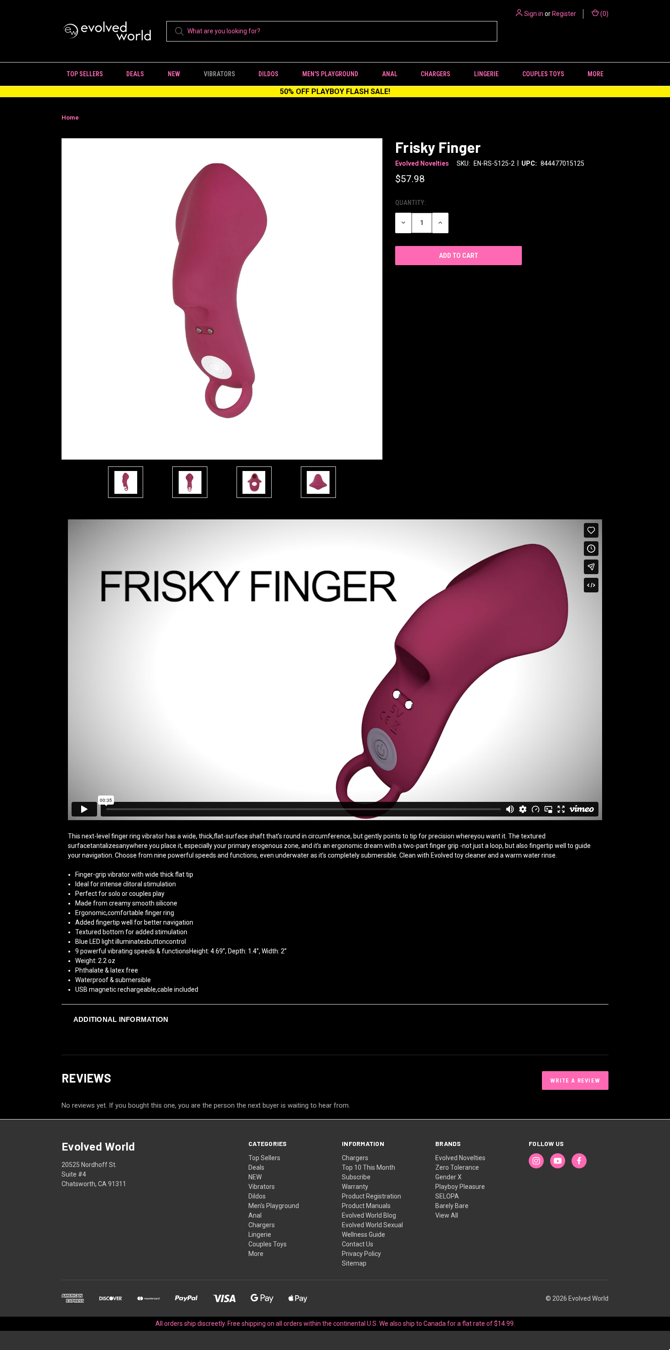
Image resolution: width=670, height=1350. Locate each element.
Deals (135, 74)
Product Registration (371, 1196)
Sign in (533, 13)
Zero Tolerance (457, 1167)
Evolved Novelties (460, 1158)
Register (564, 13)
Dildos (268, 74)
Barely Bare (452, 1205)
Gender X (448, 1177)
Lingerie (486, 74)
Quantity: (410, 202)
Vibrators (219, 74)
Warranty (355, 1186)
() (603, 13)
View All (446, 1215)
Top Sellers (85, 74)
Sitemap (354, 1263)
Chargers (435, 74)
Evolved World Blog (369, 1215)
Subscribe (356, 1177)
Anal (389, 74)
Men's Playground (330, 74)
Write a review (575, 1080)
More (595, 74)
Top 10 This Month (368, 1167)
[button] (335, 1019)
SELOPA (447, 1196)
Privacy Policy (361, 1253)
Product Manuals (366, 1205)
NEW (174, 74)
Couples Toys (543, 74)
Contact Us (357, 1244)
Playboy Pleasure (460, 1186)
